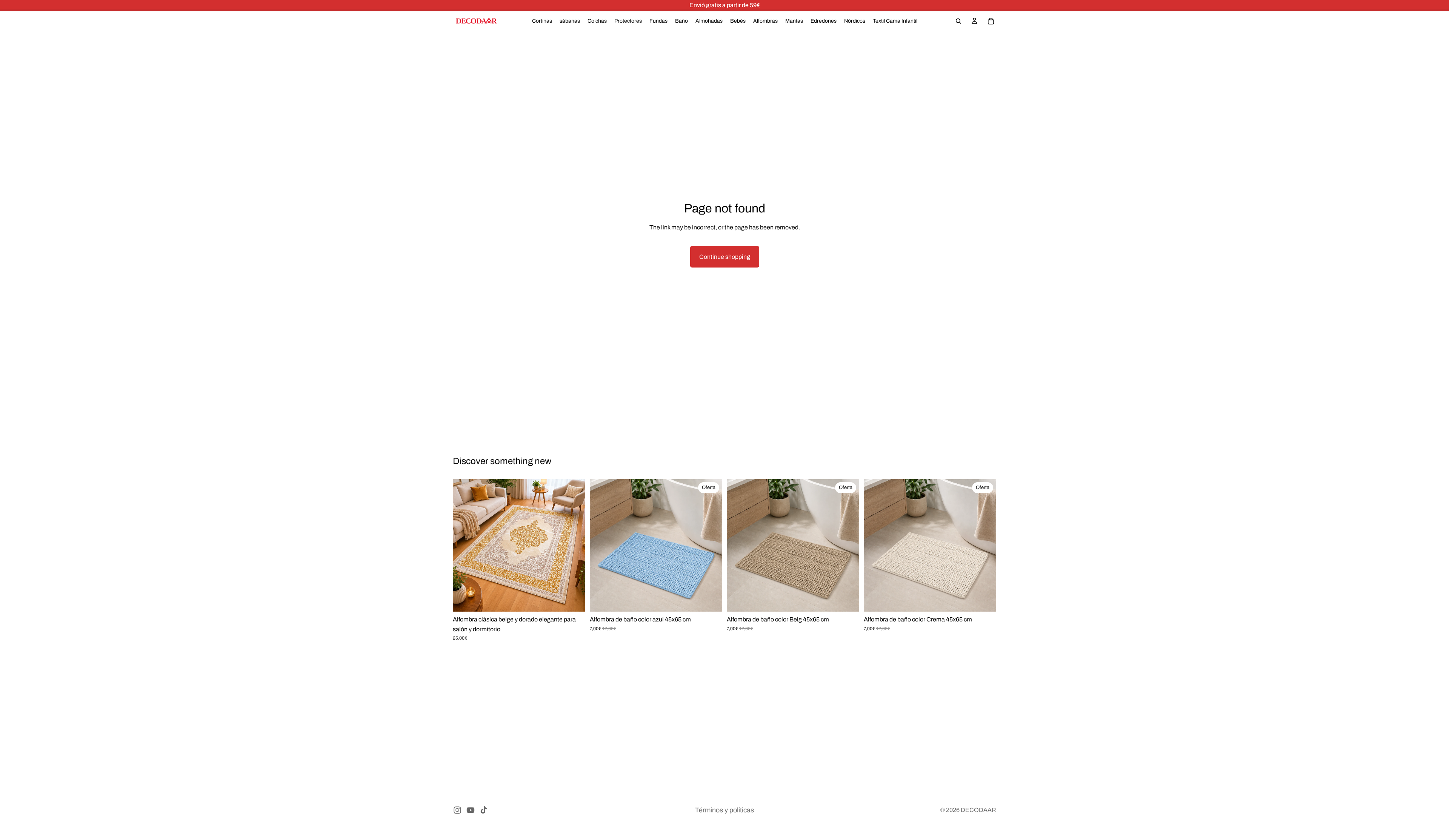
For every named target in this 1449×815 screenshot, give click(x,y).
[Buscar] (958, 21)
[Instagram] (457, 810)
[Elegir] (573, 601)
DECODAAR (978, 810)
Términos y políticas (724, 810)
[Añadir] (710, 601)
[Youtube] (470, 810)
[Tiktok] (483, 810)
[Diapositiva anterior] (464, 545)
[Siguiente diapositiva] (574, 545)
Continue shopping (724, 257)
